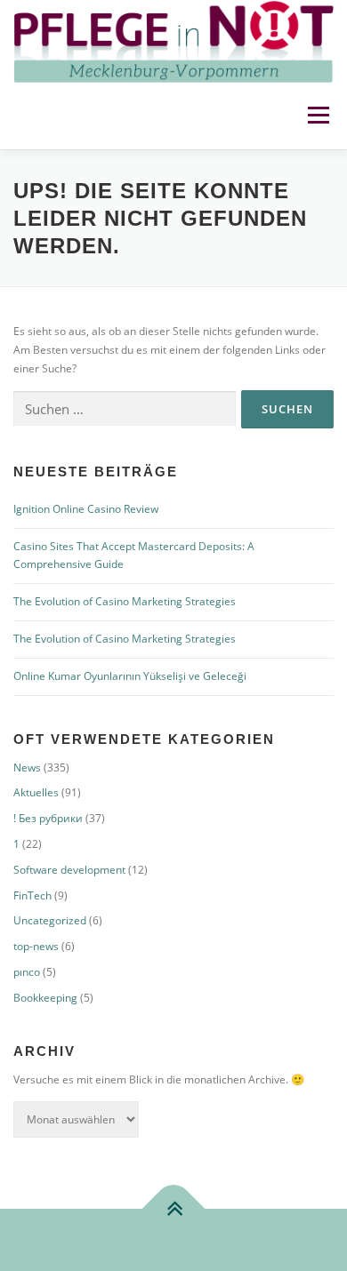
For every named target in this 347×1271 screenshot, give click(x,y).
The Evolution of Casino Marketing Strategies (124, 601)
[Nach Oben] (174, 1208)
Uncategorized (49, 920)
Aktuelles (36, 792)
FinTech (32, 895)
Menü (317, 116)
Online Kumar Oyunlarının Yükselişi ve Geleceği (129, 675)
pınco (26, 971)
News (27, 767)
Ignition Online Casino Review (85, 508)
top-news (36, 946)
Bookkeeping (45, 997)
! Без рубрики (48, 818)
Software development (69, 869)
